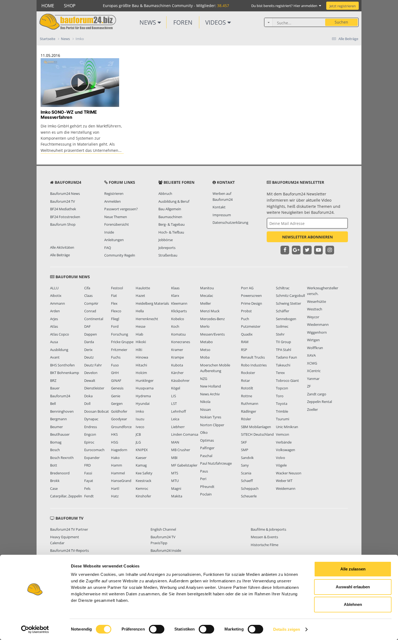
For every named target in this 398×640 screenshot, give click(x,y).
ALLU (54, 287)
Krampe (177, 357)
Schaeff (247, 480)
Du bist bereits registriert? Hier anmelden (285, 5)
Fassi (88, 473)
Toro (279, 395)
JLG (138, 442)
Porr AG (247, 287)
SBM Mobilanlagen (256, 426)
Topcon (282, 388)
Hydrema (143, 395)
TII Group (283, 341)
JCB (138, 434)
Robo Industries (254, 365)
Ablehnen (353, 604)
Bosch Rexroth (62, 457)
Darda (89, 341)
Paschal (206, 455)
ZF (309, 386)
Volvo (280, 457)
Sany (245, 465)
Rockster (248, 372)
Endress (90, 426)
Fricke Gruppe (122, 341)
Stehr (280, 334)
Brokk (55, 480)
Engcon (90, 434)
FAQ (107, 247)
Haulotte (143, 287)
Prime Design (251, 303)
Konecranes (180, 341)
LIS (173, 395)
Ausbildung (59, 349)
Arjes (54, 318)
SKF (244, 442)
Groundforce (121, 426)
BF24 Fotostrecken (65, 216)
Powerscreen (251, 295)
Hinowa (142, 357)
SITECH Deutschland (257, 434)
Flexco (116, 310)
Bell (53, 403)
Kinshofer (143, 496)
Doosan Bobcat (96, 411)
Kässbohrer (180, 380)
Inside (109, 232)
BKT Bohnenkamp (64, 372)
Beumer (56, 426)
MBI (174, 457)
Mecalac (206, 295)
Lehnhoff (178, 411)
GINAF (116, 380)
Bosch (55, 449)
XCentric (314, 370)
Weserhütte (316, 301)
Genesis (117, 388)
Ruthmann (249, 403)
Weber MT (284, 480)
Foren (183, 22)
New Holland (210, 386)
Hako (115, 457)
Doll (87, 403)
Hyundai (142, 403)
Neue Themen (115, 216)
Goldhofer (119, 411)
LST (174, 403)
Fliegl (115, 318)
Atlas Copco (59, 334)
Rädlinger (248, 411)
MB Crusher (180, 449)
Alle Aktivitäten (62, 247)
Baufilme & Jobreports (268, 529)
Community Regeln (119, 255)
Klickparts (179, 310)
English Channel (163, 529)
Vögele (281, 465)
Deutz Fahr (93, 365)
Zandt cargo (316, 394)
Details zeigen (286, 629)
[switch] (156, 629)
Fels (87, 488)
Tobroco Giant (287, 380)
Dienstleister (94, 388)
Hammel (118, 473)
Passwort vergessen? (121, 208)
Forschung (119, 334)
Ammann (57, 303)
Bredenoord (60, 473)
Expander (92, 457)
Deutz (89, 357)
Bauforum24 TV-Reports (69, 550)
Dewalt (89, 380)
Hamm (116, 465)
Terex (280, 372)
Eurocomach (94, 449)
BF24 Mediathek (63, 208)
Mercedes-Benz (212, 318)
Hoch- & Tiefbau (171, 232)
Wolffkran (315, 347)
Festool (117, 287)
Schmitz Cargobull (290, 295)
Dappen (90, 334)
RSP (244, 349)
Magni (176, 488)
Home (47, 6)
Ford (115, 326)
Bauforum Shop (63, 224)
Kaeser (141, 457)
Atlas (54, 326)
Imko (140, 411)
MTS (174, 473)
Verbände (284, 442)
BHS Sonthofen (62, 365)
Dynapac (91, 418)
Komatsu (178, 334)
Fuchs (115, 357)
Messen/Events (212, 334)
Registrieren (113, 193)
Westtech (314, 309)
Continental (93, 318)
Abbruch (165, 193)
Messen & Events (264, 536)
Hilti (139, 349)
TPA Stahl (283, 349)
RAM (245, 341)
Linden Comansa (184, 434)
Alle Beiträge (60, 254)
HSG (114, 442)
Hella (140, 310)
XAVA (311, 355)
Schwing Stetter (288, 303)
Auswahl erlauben (353, 587)
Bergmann (58, 418)
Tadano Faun (286, 357)
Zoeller (312, 409)
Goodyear (119, 418)
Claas (88, 295)
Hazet (140, 295)
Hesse (140, 326)
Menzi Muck (210, 310)
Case (54, 488)
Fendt (89, 496)
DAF (87, 326)
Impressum (222, 214)
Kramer (177, 349)
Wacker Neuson (288, 473)
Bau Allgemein (169, 208)
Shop (70, 6)
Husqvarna (145, 388)
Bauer (55, 388)
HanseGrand (121, 480)
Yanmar (313, 378)
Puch (245, 318)
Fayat (88, 480)
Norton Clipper (212, 424)
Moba (205, 357)
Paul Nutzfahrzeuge (216, 463)
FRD (87, 465)
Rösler (246, 418)
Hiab (139, 334)
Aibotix (55, 295)
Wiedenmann (318, 324)
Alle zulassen (353, 569)
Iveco (140, 426)
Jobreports (166, 247)
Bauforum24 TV (62, 201)
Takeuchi (283, 365)
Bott (53, 465)
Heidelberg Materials (152, 303)
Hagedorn (119, 449)
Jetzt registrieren (343, 6)
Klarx (175, 295)
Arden (55, 310)
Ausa (54, 341)
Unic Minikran (287, 426)
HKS (114, 434)
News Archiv (210, 394)
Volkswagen (285, 449)
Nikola (205, 401)
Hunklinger (145, 380)
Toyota (281, 403)
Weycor (313, 316)
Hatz (115, 496)
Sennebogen (286, 318)
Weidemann (285, 488)
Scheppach (250, 488)
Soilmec (282, 326)
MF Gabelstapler (184, 465)
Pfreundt (207, 486)
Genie (115, 395)
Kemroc (142, 488)
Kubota (177, 365)
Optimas (207, 440)
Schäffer (282, 310)
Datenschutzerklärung (230, 222)
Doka (88, 395)
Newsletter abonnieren (307, 236)
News (148, 22)
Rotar (245, 380)
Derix (88, 349)
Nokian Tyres (210, 417)
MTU (175, 480)
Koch (175, 326)
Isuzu (140, 418)
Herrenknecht (147, 318)
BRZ (53, 380)
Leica (175, 418)
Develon (90, 372)
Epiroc (89, 442)
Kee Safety (144, 473)
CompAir (91, 303)
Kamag (141, 465)
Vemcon (282, 434)
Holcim (141, 372)
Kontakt (219, 207)
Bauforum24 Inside (166, 550)
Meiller (205, 303)
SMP (244, 449)
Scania (246, 473)
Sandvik (247, 457)
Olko (204, 432)
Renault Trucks (253, 357)
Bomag (55, 442)
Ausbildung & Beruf (173, 201)
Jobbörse (165, 239)
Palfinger (207, 447)
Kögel (175, 388)
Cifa (87, 287)
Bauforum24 (60, 395)
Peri (203, 478)
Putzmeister (250, 326)
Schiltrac (282, 287)
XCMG (312, 363)
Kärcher (177, 372)
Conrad (90, 310)
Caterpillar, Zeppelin (66, 496)
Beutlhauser (60, 434)
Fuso (115, 365)
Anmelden (112, 201)
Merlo (205, 326)
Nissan (205, 409)
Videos (216, 22)
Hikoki (141, 341)
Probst (246, 310)
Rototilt (247, 388)
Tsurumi (282, 418)
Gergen (117, 403)
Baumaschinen (170, 216)
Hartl (115, 488)
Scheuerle (249, 496)
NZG (203, 378)
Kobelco (177, 318)
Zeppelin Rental (319, 401)
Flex (114, 303)
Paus (204, 471)
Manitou (207, 287)
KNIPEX (142, 449)
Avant (55, 357)
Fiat (114, 295)
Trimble (282, 411)
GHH (115, 372)
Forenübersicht (116, 224)
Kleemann (179, 303)
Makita (176, 496)
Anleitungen (114, 239)
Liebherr (178, 426)
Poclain (206, 494)
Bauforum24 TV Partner (69, 529)
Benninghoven (62, 411)
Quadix (247, 334)
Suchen (341, 22)
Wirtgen (313, 339)
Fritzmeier (119, 349)
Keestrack (143, 480)
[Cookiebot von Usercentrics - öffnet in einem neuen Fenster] (35, 629)
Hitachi (141, 365)
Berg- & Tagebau (171, 224)
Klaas (175, 287)
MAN (175, 442)
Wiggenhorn (317, 332)
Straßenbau (167, 255)
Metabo (206, 341)
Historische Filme (264, 544)
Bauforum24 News (65, 193)
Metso (205, 349)
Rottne (246, 395)
